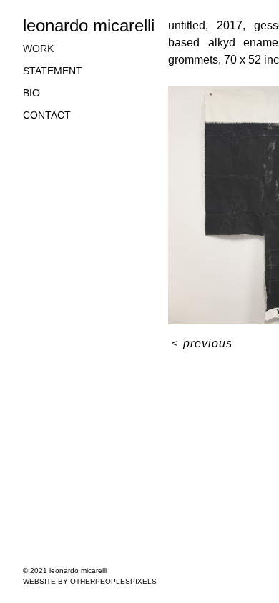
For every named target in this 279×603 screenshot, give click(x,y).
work (38, 48)
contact (47, 115)
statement (52, 70)
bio (31, 93)
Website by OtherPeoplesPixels (90, 581)
